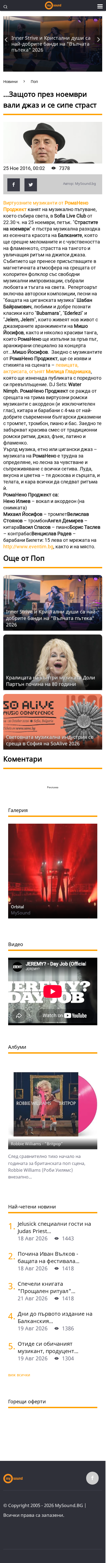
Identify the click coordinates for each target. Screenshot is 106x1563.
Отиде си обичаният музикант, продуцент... (48, 1347)
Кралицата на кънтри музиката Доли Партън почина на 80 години (50, 680)
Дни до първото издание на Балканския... (55, 1317)
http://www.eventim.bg (28, 546)
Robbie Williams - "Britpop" (37, 1143)
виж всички (19, 1374)
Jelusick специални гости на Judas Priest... (54, 1227)
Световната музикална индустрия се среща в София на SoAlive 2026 (49, 740)
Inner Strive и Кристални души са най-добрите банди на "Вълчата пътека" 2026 (51, 44)
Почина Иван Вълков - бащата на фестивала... (48, 1257)
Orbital (17, 906)
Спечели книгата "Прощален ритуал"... (46, 1287)
